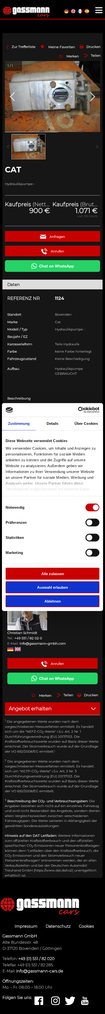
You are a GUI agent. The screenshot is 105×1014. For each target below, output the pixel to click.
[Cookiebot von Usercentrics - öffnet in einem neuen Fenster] (78, 410)
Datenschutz (59, 926)
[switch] (92, 522)
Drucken (93, 47)
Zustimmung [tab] (19, 423)
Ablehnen (52, 601)
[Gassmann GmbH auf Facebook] (39, 1001)
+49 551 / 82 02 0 (28, 638)
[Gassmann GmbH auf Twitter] (70, 1001)
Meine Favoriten (61, 47)
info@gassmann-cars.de (39, 971)
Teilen (96, 55)
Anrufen (57, 251)
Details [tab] (53, 423)
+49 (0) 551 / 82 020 (36, 958)
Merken (72, 56)
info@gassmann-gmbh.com (43, 643)
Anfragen (57, 237)
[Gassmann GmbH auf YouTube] (84, 1001)
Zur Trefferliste (23, 47)
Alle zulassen (52, 573)
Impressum (26, 926)
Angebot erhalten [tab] (30, 709)
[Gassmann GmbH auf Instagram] (55, 1001)
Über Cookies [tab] (86, 423)
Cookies (86, 926)
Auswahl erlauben (52, 587)
